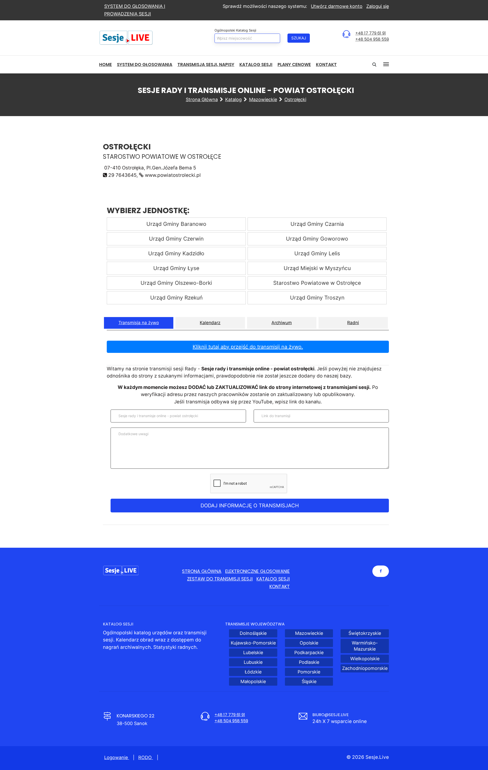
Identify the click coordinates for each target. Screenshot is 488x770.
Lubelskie (253, 652)
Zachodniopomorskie (365, 668)
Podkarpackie (309, 652)
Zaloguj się (377, 6)
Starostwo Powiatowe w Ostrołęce (317, 283)
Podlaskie (309, 662)
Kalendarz (210, 322)
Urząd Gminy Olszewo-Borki (176, 283)
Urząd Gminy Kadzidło (176, 253)
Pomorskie (309, 671)
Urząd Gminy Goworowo (317, 238)
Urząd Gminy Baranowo (176, 224)
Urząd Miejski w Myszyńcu (317, 268)
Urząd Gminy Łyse (176, 268)
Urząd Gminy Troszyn (317, 297)
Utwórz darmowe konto (336, 6)
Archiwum (281, 322)
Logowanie (116, 757)
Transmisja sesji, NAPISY (205, 64)
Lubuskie (253, 662)
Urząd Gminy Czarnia (317, 224)
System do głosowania (144, 64)
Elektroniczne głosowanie (257, 571)
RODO (145, 757)
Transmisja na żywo (138, 322)
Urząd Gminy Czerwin (176, 238)
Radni (353, 322)
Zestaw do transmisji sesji (220, 579)
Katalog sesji (255, 64)
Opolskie (309, 643)
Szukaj (298, 38)
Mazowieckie (263, 99)
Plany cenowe (294, 64)
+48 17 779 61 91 (370, 33)
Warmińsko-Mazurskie (365, 646)
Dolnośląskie (253, 633)
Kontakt (326, 64)
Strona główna (202, 99)
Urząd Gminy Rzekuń (176, 297)
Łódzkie (253, 671)
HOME (105, 64)
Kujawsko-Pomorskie (253, 643)
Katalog (233, 99)
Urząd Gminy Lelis (317, 253)
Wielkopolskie (364, 658)
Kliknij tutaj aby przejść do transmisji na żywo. (248, 347)
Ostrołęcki (295, 99)
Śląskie (309, 681)
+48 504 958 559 (372, 39)
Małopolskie (253, 681)
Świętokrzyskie (364, 633)
